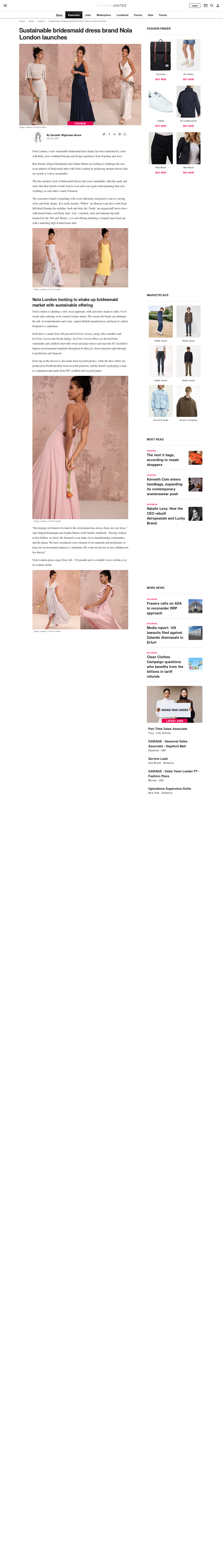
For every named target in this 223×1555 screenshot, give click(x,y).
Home (22, 21)
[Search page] (212, 5)
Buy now (160, 79)
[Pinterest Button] (119, 134)
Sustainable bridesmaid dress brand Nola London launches (77, 21)
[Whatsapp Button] (125, 134)
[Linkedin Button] (114, 134)
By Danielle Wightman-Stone (64, 135)
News (31, 21)
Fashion (41, 21)
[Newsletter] (205, 5)
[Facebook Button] (109, 134)
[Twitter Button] (104, 134)
